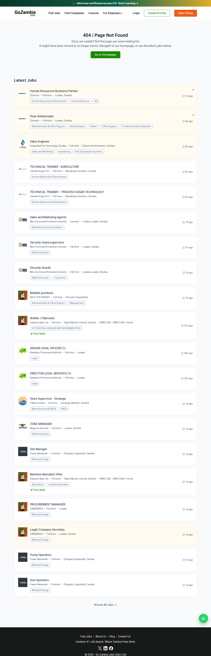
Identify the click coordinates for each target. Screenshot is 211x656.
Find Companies (74, 13)
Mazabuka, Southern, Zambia (80, 171)
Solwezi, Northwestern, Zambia (98, 145)
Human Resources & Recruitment (49, 101)
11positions (60, 277)
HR (95, 101)
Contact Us (124, 636)
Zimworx (34, 95)
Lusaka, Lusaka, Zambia (95, 221)
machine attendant (58, 484)
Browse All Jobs (104, 604)
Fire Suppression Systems (88, 151)
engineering (64, 151)
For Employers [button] (112, 13)
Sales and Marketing (42, 151)
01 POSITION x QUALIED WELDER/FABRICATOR (56, 328)
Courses (94, 13)
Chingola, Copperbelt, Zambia (79, 453)
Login (136, 13)
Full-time (47, 95)
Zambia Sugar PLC (39, 171)
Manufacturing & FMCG (44, 408)
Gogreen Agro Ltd (39, 322)
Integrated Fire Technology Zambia (48, 145)
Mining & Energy (40, 459)
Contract (74, 221)
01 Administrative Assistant (136, 126)
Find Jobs (54, 13)
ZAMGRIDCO (36, 508)
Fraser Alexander (39, 453)
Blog (112, 636)
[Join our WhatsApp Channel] (203, 618)
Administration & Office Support (48, 126)
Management (77, 303)
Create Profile (157, 13)
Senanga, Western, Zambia (75, 403)
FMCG (64, 408)
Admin (93, 126)
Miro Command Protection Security (48, 221)
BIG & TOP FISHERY (40, 297)
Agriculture (37, 484)
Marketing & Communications (47, 227)
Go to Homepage (105, 54)
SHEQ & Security (40, 252)
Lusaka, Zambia (63, 95)
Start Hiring (185, 13)
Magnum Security (39, 428)
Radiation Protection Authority (45, 352)
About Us (100, 636)
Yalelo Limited (37, 403)
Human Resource (80, 101)
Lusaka (81, 352)
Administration (77, 126)
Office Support (109, 126)
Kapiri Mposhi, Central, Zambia (80, 322)
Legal (34, 358)
